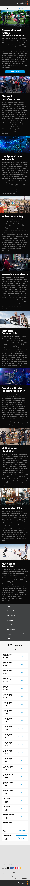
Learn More (21, 824)
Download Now (21, 830)
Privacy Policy (24, 878)
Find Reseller (15, 71)
